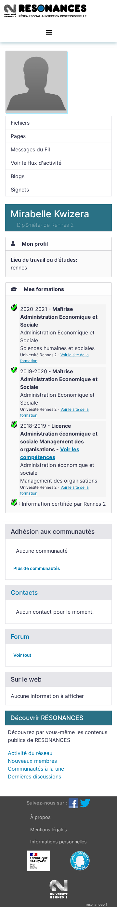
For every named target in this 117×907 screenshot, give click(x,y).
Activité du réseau (30, 753)
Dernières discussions (34, 776)
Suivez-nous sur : (47, 803)
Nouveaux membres (32, 761)
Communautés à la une (36, 768)
